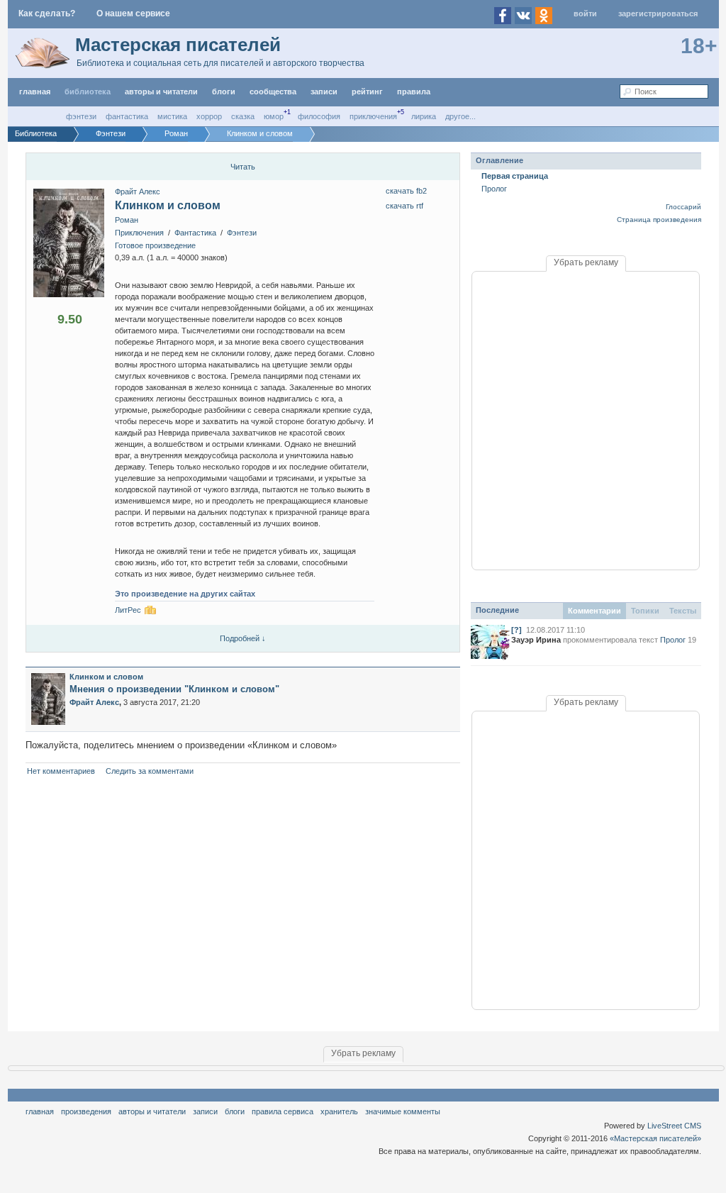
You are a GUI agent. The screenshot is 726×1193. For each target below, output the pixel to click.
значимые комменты (402, 1111)
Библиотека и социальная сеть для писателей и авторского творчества (220, 63)
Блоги (223, 91)
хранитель (339, 1111)
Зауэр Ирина (536, 640)
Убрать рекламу (586, 262)
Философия (319, 116)
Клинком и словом (167, 205)
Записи (324, 91)
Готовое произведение (155, 245)
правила (413, 91)
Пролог (494, 188)
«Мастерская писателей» (655, 1138)
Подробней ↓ (243, 638)
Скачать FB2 (406, 191)
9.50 (69, 319)
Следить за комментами (150, 771)
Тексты (682, 610)
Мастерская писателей (178, 44)
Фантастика (127, 116)
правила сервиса (282, 1111)
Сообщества (273, 91)
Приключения (373, 116)
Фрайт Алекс (137, 191)
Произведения (86, 1111)
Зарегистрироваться (658, 13)
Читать (242, 166)
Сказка (243, 116)
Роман (126, 220)
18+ (699, 45)
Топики (645, 610)
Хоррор (209, 116)
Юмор (274, 116)
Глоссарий (683, 207)
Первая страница (514, 176)
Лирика (423, 116)
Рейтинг (367, 91)
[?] (516, 630)
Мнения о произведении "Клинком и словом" (174, 689)
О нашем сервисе (133, 13)
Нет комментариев (61, 771)
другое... (460, 116)
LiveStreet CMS (674, 1125)
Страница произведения (659, 219)
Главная (40, 1111)
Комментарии (594, 610)
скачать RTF (404, 205)
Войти (585, 13)
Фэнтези (81, 116)
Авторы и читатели (152, 1111)
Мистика (172, 116)
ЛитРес (128, 610)
